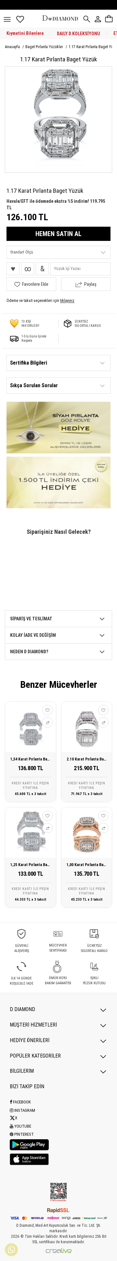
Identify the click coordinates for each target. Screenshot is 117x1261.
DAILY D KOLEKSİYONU (78, 33)
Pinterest (23, 1134)
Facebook (21, 1102)
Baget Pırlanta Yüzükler (44, 47)
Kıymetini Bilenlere (25, 33)
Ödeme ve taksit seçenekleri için (40, 300)
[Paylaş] (47, 722)
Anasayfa (13, 47)
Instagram (24, 1110)
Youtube (22, 1126)
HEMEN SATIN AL (58, 234)
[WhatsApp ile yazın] (11, 1249)
